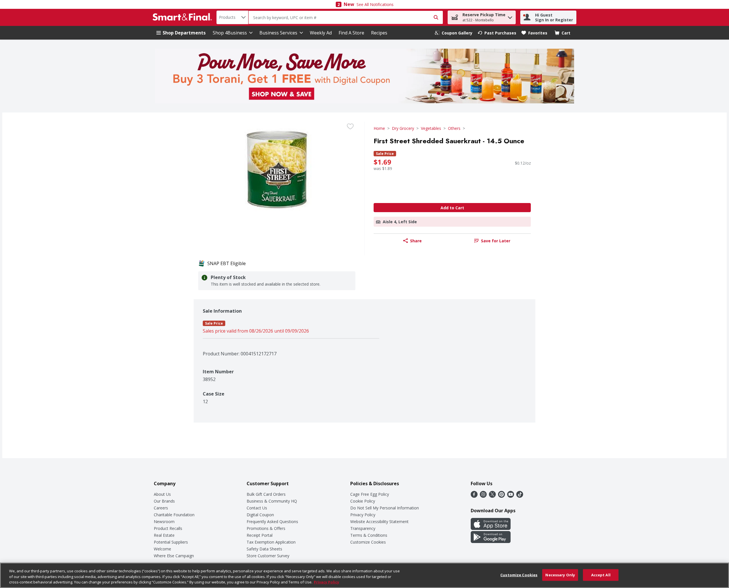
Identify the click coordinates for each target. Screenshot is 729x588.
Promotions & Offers (266, 528)
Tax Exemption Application (271, 542)
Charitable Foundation (174, 514)
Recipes (379, 33)
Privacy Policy (362, 514)
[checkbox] (350, 126)
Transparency (362, 528)
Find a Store (351, 33)
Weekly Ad (321, 33)
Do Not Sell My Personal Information (384, 508)
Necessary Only (560, 574)
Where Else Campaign (174, 555)
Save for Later (495, 240)
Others (454, 128)
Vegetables (431, 128)
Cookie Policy (362, 501)
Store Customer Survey (268, 555)
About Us (162, 494)
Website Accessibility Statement (379, 521)
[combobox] (232, 17)
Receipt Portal (260, 535)
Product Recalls (168, 528)
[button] (510, 16)
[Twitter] (492, 496)
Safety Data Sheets (264, 549)
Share (416, 240)
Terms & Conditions (368, 535)
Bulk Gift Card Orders (266, 494)
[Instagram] (483, 496)
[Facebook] (474, 496)
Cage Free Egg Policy (369, 494)
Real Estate (164, 535)
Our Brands (164, 501)
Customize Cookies (368, 542)
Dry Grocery (403, 128)
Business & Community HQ (272, 501)
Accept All (601, 574)
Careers (161, 508)
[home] (183, 17)
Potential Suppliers (171, 542)
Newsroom (164, 521)
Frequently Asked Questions (272, 521)
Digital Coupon (260, 514)
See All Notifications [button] (375, 4)
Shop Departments (184, 33)
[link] (453, 33)
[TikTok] (519, 496)
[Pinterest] (501, 496)
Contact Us (257, 508)
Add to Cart (452, 207)
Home (379, 128)
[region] (364, 575)
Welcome (162, 549)
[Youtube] (510, 496)
